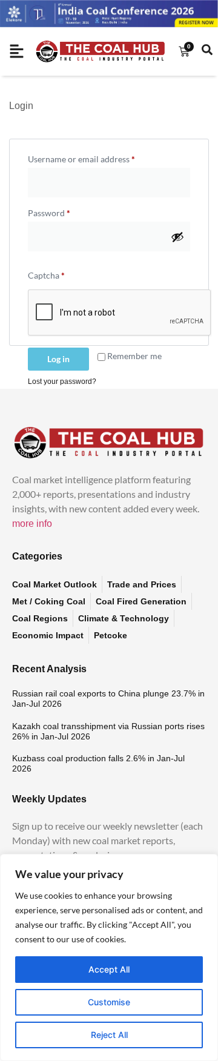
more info (32, 523)
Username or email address (98, 157)
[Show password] (177, 236)
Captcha (46, 275)
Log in (58, 359)
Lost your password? (62, 381)
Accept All (109, 969)
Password (66, 211)
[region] (109, 957)
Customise (109, 1002)
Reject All (109, 1035)
